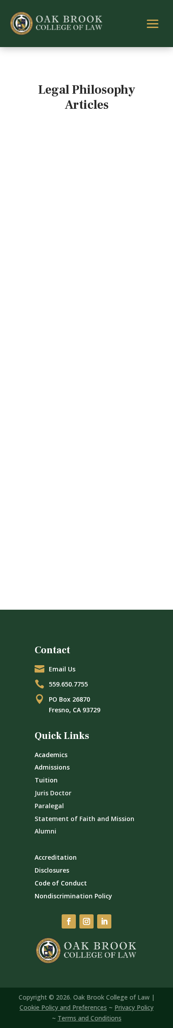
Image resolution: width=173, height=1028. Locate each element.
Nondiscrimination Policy (73, 896)
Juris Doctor (53, 793)
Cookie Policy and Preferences (63, 1007)
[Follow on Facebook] (69, 921)
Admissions (52, 767)
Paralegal (49, 806)
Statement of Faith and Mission (84, 818)
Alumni (45, 831)
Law (53, 258)
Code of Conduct (61, 883)
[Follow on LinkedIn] (104, 921)
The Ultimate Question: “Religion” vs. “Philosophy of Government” (84, 235)
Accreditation (56, 857)
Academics (51, 754)
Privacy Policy (133, 1007)
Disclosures (52, 870)
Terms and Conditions (90, 1018)
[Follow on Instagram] (86, 921)
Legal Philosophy (87, 258)
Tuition (46, 780)
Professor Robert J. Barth (70, 247)
